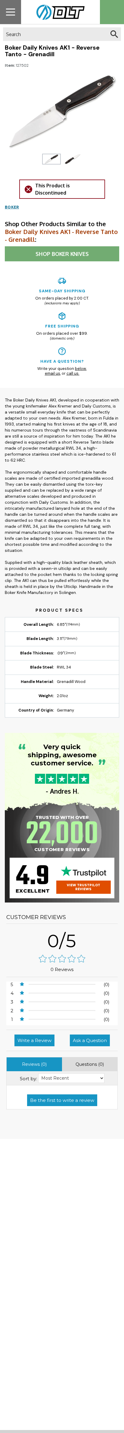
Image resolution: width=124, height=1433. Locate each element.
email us (52, 373)
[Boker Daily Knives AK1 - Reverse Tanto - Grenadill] (51, 159)
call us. (73, 373)
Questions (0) (90, 1064)
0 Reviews (62, 969)
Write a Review (34, 1040)
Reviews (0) (34, 1064)
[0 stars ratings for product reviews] (62, 959)
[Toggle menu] (11, 12)
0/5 (62, 941)
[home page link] (58, 12)
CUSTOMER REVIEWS (36, 917)
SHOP (62, 254)
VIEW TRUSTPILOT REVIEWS (83, 887)
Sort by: (28, 1078)
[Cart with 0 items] (112, 12)
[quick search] (114, 34)
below (80, 368)
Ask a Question (90, 1040)
